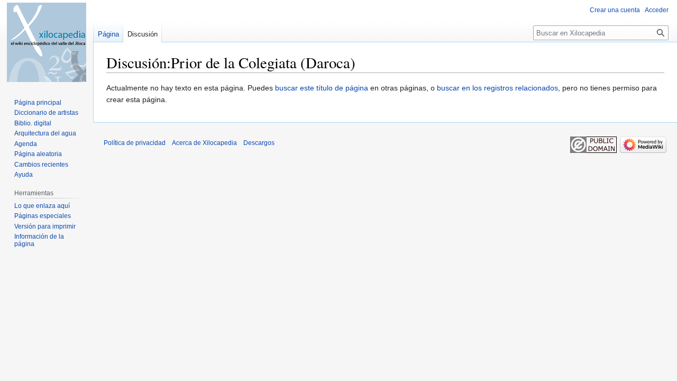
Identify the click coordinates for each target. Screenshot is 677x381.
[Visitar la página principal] (46, 42)
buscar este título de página (321, 88)
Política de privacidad (135, 143)
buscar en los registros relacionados (497, 88)
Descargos (259, 143)
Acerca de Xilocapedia (204, 143)
